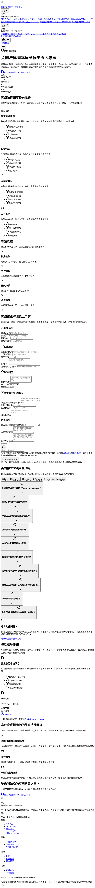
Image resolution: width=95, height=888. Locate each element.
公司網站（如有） (9, 367)
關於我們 (9, 36)
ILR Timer (10, 824)
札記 (3, 36)
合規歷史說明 (7, 432)
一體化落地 (11, 842)
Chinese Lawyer (12, 833)
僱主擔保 (10, 844)
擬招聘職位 (6, 415)
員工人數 (5, 384)
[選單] (3, 47)
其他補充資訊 (7, 441)
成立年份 (5, 357)
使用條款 (10, 873)
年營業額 (5, 387)
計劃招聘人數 (7, 405)
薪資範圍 (5, 408)
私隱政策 (10, 870)
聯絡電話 (5, 341)
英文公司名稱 (7, 352)
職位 (3, 336)
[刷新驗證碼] (3, 447)
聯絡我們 (17, 36)
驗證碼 (4, 443)
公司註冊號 (6, 354)
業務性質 (5, 382)
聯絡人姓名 (6, 333)
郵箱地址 (5, 338)
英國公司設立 (12, 847)
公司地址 (5, 364)
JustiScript (10, 829)
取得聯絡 (5, 43)
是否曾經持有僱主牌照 (11, 425)
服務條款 (77, 453)
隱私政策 (67, 453)
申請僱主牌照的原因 (10, 403)
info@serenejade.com (35, 719)
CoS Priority (11, 826)
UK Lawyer (10, 831)
